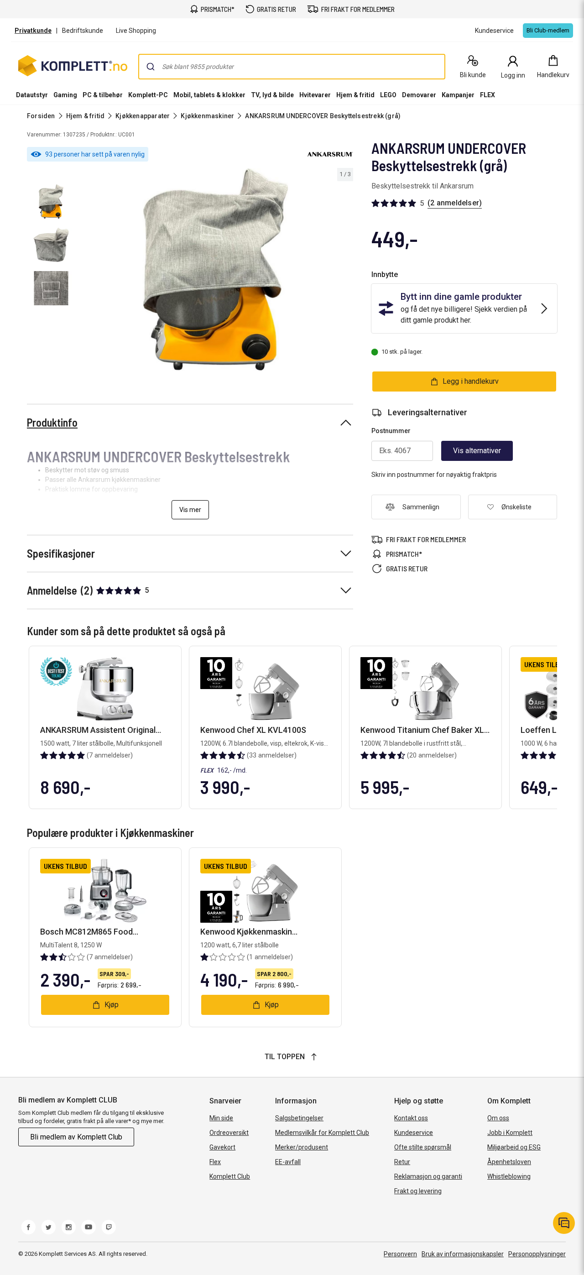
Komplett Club (229, 1176)
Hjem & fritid (355, 95)
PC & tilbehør (103, 95)
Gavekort (222, 1147)
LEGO (388, 95)
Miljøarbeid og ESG (514, 1147)
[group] (215, 269)
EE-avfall (288, 1161)
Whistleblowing (509, 1176)
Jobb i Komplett (509, 1132)
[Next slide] (345, 271)
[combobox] (291, 66)
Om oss (498, 1118)
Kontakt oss (411, 1118)
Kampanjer (458, 95)
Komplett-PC (148, 95)
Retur (402, 1161)
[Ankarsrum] (330, 154)
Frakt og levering (418, 1191)
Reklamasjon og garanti (428, 1176)
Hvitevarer (315, 95)
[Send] (150, 66)
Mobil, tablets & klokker (209, 95)
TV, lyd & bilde (272, 95)
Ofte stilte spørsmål (422, 1147)
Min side (221, 1118)
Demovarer (419, 95)
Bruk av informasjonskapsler (463, 1254)
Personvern (400, 1254)
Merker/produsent (301, 1147)
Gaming (65, 95)
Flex (215, 1161)
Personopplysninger (537, 1254)
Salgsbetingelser (299, 1118)
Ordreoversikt (229, 1132)
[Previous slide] (86, 271)
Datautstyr (32, 95)
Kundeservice (413, 1132)
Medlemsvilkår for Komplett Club (322, 1132)
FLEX (487, 95)
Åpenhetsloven (509, 1161)
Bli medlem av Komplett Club (76, 1137)
